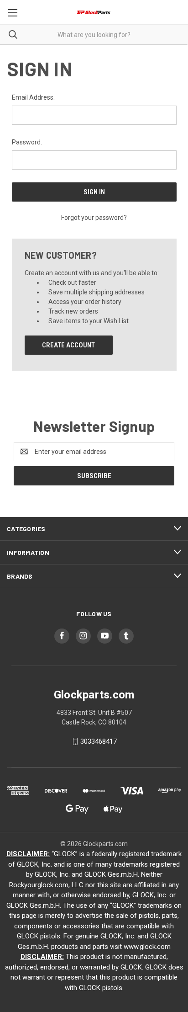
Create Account (68, 345)
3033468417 (98, 741)
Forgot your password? (94, 217)
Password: (27, 142)
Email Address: (33, 97)
